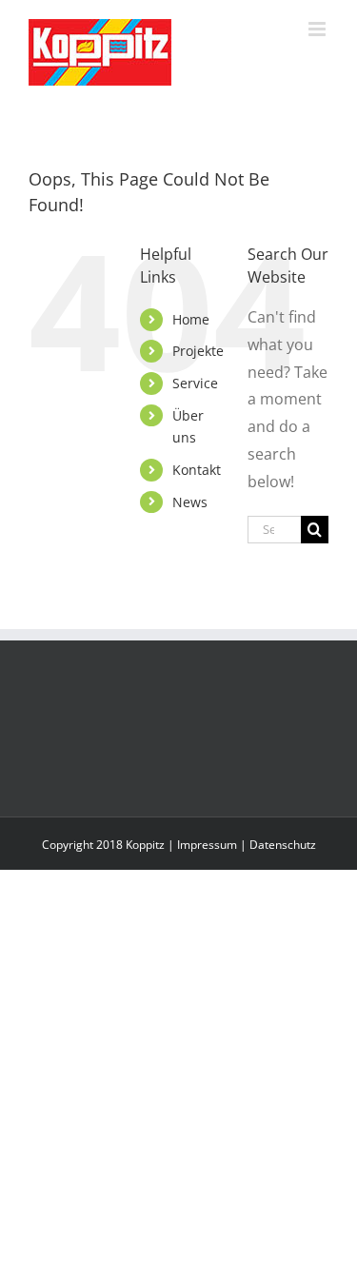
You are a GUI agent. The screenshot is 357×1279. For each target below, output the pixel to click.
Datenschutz (282, 844)
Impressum (207, 844)
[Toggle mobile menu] (318, 29)
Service (195, 383)
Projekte (198, 351)
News (190, 502)
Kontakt (196, 470)
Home (190, 319)
